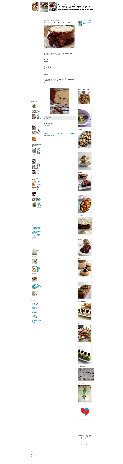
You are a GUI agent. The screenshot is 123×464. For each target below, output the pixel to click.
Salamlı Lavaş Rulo (38, 115)
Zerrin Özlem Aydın (87, 20)
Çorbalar (33, 322)
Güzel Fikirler (34, 303)
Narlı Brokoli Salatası (38, 203)
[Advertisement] (54, 15)
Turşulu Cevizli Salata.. (38, 126)
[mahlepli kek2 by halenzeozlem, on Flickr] (59, 48)
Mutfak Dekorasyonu (39, 260)
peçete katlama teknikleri (36, 320)
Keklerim (48, 118)
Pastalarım (34, 311)
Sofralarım (34, 313)
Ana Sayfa (60, 133)
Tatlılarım (33, 316)
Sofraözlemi (34, 290)
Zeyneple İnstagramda (36, 228)
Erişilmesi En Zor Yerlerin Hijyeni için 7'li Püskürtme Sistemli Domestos (36, 286)
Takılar (33, 315)
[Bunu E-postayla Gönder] (45, 117)
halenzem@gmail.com (87, 444)
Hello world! (34, 219)
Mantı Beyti (38, 160)
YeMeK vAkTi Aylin (35, 258)
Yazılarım (33, 317)
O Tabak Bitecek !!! (35, 284)
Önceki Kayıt (72, 133)
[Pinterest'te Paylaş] (50, 117)
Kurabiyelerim (34, 309)
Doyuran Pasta (38, 192)
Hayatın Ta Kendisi (35, 218)
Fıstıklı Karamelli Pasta (38, 138)
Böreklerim (34, 302)
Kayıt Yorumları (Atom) (51, 135)
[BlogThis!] (46, 117)
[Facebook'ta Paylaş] (49, 117)
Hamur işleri (34, 304)
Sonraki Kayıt (46, 133)
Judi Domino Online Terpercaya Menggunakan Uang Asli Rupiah (36, 224)
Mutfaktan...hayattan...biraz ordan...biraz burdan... (36, 232)
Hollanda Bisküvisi (38, 182)
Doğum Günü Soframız (38, 149)
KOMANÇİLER (34, 249)
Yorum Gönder (48, 125)
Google (32, 451)
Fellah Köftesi (38, 171)
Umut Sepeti (34, 266)
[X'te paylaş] (48, 117)
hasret (38, 250)
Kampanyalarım (35, 307)
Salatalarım (34, 312)
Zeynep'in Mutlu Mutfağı (36, 227)
